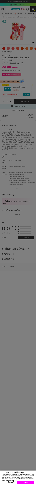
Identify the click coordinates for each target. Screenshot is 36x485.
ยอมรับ (26, 482)
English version (10, 480)
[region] (18, 478)
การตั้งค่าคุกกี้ (10, 482)
